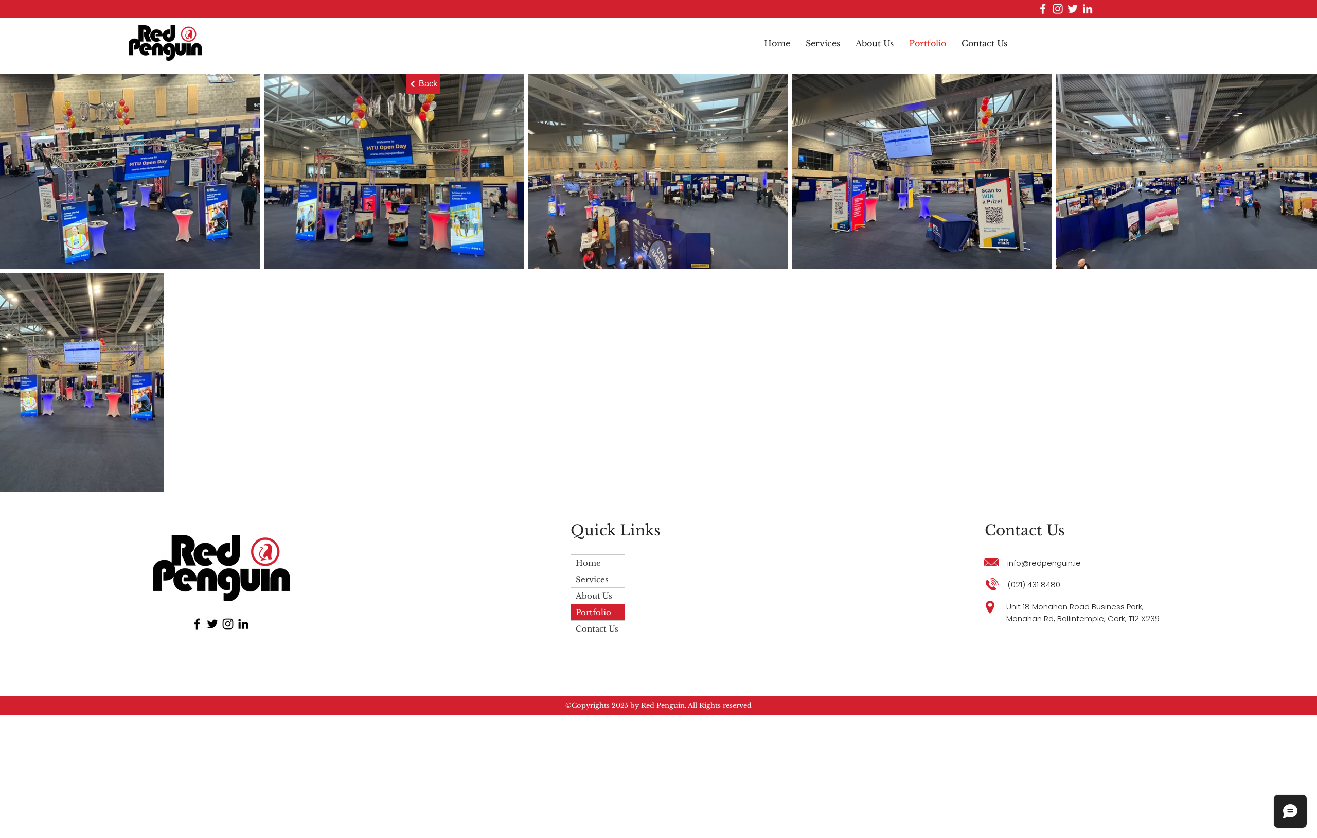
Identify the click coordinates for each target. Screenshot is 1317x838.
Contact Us (597, 629)
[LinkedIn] (1087, 8)
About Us (594, 596)
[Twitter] (1072, 8)
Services (592, 579)
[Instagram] (1057, 8)
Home (588, 563)
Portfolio (593, 612)
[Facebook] (1042, 8)
